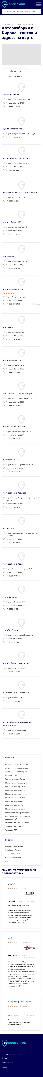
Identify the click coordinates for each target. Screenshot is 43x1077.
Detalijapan (21, 257)
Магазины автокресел (14, 801)
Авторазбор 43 (21, 461)
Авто (19, 24)
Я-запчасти (21, 328)
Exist (10, 938)
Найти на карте (15, 71)
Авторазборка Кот (21, 361)
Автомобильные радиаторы (16, 768)
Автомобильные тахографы (16, 771)
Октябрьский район (13, 850)
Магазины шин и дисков (15, 809)
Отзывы (5, 1058)
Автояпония (21, 531)
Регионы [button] (5, 1067)
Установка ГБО (11, 830)
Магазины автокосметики (15, 798)
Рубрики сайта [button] (8, 1062)
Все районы (10, 861)
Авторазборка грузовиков (21, 662)
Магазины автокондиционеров (18, 794)
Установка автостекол (14, 826)
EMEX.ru (11, 883)
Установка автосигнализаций (17, 822)
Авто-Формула (21, 598)
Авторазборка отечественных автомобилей (21, 723)
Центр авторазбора (21, 128)
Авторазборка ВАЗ (21, 223)
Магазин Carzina (21, 96)
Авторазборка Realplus (21, 565)
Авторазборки (11, 775)
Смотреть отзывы (15, 76)
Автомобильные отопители (16, 764)
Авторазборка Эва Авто (21, 428)
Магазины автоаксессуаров (16, 783)
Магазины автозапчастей (15, 790)
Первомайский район (14, 846)
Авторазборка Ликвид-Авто (21, 159)
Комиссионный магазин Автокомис (21, 192)
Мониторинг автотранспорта (17, 812)
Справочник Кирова (9, 24)
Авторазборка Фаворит (21, 293)
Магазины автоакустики (15, 786)
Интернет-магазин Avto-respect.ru (21, 395)
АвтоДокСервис (21, 631)
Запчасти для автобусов (15, 779)
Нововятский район (13, 857)
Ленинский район (12, 854)
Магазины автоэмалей (14, 805)
